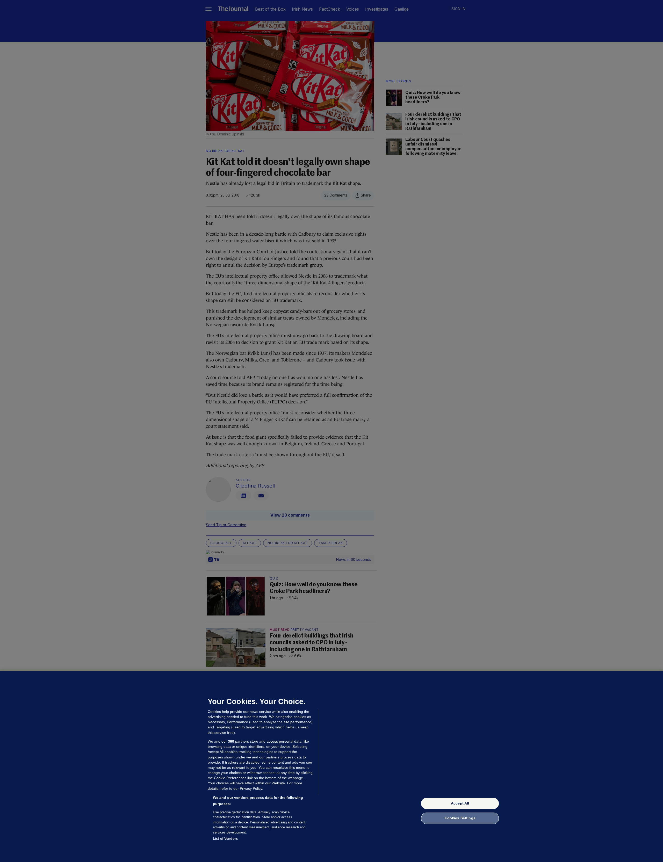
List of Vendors (225, 839)
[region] (331, 766)
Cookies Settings (460, 818)
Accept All (460, 803)
